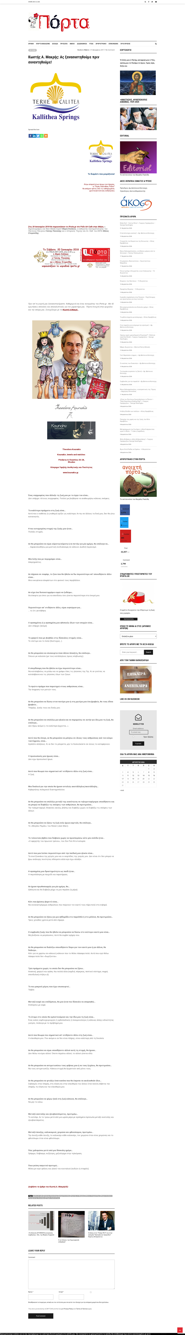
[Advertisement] (124, 21)
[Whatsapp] (42, 135)
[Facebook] (30, 135)
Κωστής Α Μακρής (77, 1196)
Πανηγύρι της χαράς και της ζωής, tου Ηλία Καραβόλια (135, 420)
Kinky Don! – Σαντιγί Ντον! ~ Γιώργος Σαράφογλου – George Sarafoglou (137, 224)
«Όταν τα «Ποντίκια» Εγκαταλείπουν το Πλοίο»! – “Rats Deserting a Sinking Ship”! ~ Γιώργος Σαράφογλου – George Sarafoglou (137, 401)
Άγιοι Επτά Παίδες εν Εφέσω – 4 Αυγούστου (135, 449)
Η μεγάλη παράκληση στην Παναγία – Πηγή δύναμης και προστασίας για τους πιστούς (137, 298)
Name (30, 1292)
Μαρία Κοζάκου (106, 1196)
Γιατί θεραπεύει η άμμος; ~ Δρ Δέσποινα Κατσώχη (137, 355)
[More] (46, 135)
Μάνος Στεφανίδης (92, 1196)
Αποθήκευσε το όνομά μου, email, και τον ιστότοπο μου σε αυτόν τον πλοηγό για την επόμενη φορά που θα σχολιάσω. (68, 1302)
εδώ (66, 1187)
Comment (31, 1257)
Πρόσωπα (63, 44)
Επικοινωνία (113, 44)
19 (133, 779)
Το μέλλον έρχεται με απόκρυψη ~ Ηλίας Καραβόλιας (138, 317)
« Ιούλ (122, 790)
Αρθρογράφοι (101, 44)
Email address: (138, 729)
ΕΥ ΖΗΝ (32, 50)
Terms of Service (82, 1309)
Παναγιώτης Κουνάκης (37, 1198)
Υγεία (91, 44)
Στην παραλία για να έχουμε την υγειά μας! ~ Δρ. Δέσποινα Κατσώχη (136, 326)
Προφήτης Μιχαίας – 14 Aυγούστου (132, 289)
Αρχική (31, 44)
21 (143, 779)
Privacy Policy (68, 1309)
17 (123, 779)
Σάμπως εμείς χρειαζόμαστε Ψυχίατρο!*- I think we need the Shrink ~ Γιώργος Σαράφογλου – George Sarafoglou (137, 337)
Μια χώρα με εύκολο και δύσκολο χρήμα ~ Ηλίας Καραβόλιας (137, 308)
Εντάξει (154, 1334)
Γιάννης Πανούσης (50, 1196)
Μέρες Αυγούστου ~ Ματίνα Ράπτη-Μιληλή (135, 347)
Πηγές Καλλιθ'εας (52, 1198)
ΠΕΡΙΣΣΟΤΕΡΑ (129, 619)
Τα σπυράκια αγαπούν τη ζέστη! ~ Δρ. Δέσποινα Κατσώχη (136, 372)
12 (133, 775)
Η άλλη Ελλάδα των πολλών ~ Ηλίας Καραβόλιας (137, 411)
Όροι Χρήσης (125, 44)
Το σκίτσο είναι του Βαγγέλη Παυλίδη (134, 175)
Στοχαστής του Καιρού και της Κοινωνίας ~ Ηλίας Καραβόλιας (137, 242)
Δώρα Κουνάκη (64, 1196)
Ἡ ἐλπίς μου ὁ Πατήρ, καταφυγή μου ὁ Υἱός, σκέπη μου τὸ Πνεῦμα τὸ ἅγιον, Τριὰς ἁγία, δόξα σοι (137, 63)
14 (143, 775)
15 (149, 775)
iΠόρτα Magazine (43, 44)
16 (154, 775)
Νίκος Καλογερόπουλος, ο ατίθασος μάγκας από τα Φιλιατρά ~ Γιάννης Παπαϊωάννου (137, 252)
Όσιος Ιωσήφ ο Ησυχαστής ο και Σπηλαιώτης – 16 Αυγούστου (137, 272)
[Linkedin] (34, 135)
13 (138, 775)
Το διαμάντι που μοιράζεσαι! (101, 174)
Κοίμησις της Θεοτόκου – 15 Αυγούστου (134, 281)
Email (61, 1292)
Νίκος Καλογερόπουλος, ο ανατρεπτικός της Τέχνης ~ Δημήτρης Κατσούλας (138, 390)
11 (128, 775)
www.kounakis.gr (70, 473)
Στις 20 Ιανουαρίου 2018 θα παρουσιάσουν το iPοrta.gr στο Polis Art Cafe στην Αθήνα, (66, 227)
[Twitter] (38, 135)
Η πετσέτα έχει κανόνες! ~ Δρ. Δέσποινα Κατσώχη (137, 233)
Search (148, 652)
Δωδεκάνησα (82, 44)
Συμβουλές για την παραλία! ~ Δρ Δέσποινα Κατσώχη (138, 381)
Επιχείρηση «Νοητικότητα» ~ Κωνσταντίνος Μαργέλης (135, 262)
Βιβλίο (72, 44)
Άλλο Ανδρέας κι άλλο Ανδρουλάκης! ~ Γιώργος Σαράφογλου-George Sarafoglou (136, 440)
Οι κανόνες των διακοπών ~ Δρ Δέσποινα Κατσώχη (137, 363)
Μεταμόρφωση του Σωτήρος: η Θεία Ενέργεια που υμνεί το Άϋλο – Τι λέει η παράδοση (137, 430)
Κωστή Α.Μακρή (70, 310)
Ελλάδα (55, 44)
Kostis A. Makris (83, 50)
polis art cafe (38, 1196)
